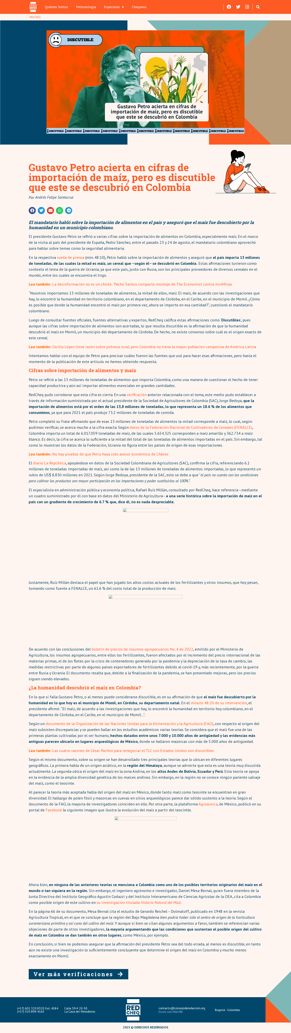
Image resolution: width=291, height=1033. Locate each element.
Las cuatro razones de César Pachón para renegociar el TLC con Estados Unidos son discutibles (133, 750)
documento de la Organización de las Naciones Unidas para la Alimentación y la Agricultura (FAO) (129, 723)
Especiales (112, 7)
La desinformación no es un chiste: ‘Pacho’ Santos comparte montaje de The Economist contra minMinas (142, 284)
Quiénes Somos (56, 7)
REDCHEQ (35, 17)
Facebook (54, 810)
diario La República (49, 463)
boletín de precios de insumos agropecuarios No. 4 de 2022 (142, 649)
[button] (258, 7)
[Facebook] (229, 7)
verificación (136, 394)
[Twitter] (238, 7)
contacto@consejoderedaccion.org (182, 1008)
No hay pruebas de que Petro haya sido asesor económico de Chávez (110, 454)
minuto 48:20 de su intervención (219, 702)
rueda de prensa (70, 257)
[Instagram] (247, 7)
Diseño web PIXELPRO (171, 1012)
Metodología (86, 7)
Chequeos (139, 7)
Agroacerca (208, 804)
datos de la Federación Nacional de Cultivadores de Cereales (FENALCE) (191, 427)
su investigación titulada (139, 902)
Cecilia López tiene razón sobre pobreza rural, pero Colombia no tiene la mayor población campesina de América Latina (154, 346)
